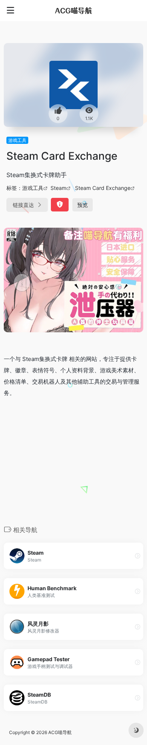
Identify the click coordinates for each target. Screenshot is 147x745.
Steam (58, 188)
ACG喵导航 (60, 732)
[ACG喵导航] (73, 11)
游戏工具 (17, 140)
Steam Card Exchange (102, 188)
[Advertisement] (73, 461)
